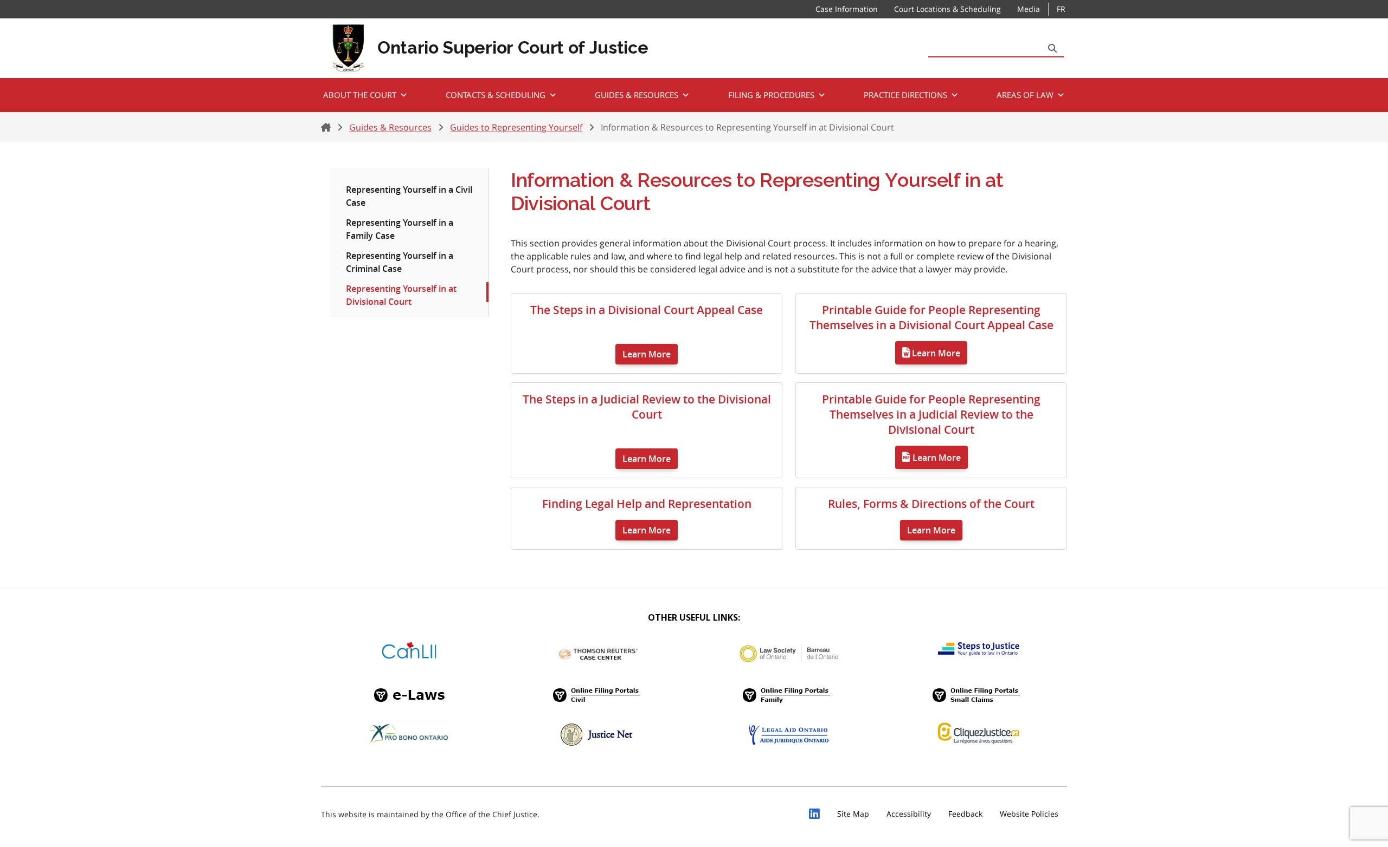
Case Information (846, 9)
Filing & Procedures (771, 94)
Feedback (965, 814)
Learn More (646, 354)
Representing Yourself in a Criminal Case (399, 262)
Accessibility (908, 814)
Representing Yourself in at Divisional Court (401, 295)
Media (1028, 9)
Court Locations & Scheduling (947, 9)
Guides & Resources (636, 94)
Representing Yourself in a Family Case (399, 229)
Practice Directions (905, 94)
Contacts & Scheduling (495, 94)
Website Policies (1029, 814)
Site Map (853, 814)
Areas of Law (1025, 94)
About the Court (359, 94)
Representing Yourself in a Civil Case (409, 196)
